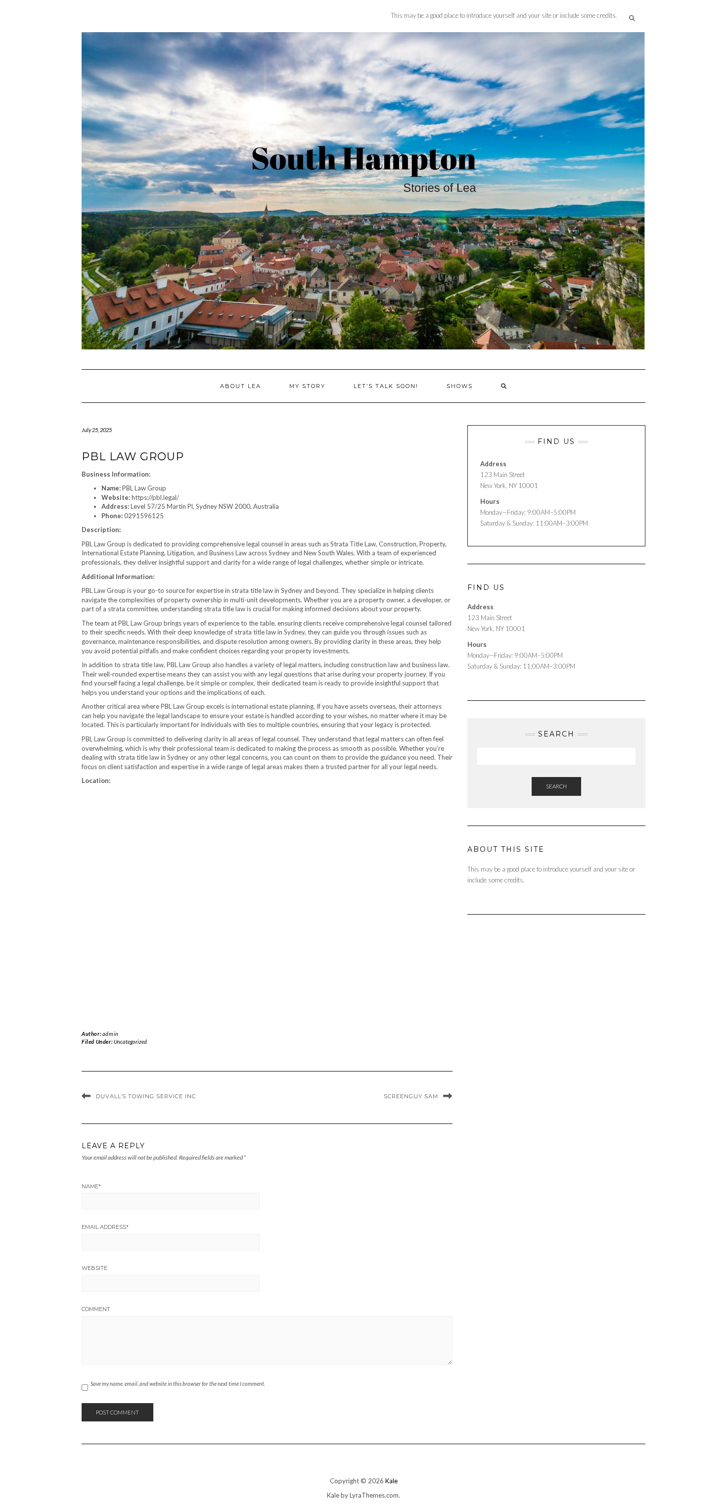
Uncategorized (130, 1041)
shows (460, 386)
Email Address (105, 1226)
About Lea (240, 386)
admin (110, 1033)
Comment (96, 1309)
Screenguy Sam (411, 1096)
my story (307, 386)
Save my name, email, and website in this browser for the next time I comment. (178, 1383)
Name (91, 1186)
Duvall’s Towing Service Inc (146, 1096)
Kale (391, 1481)
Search (556, 786)
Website (94, 1268)
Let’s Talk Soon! (386, 386)
